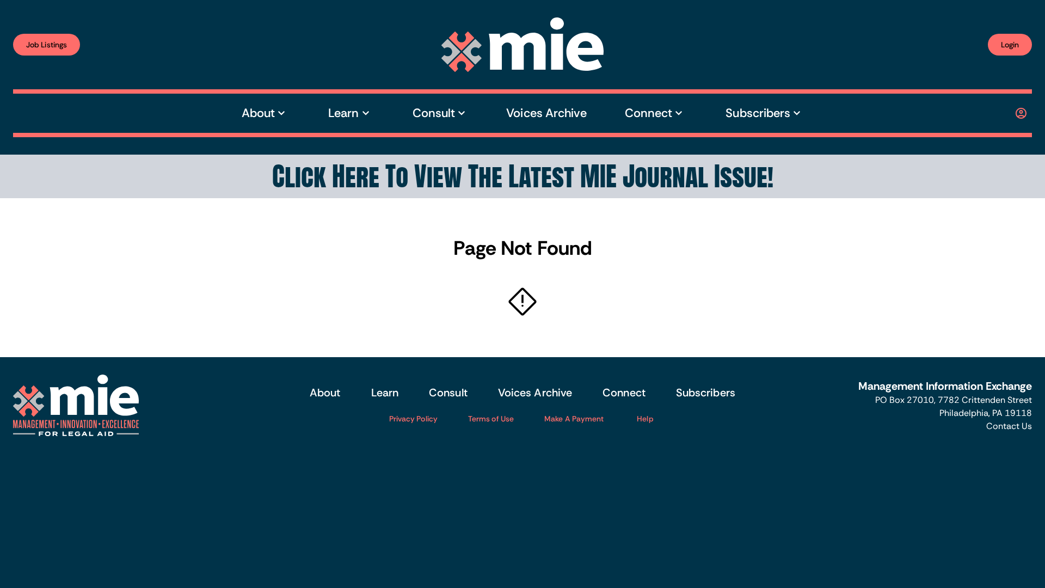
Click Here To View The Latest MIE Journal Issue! (522, 176)
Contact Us (1009, 426)
